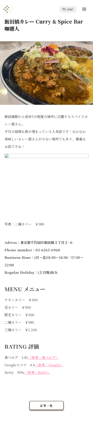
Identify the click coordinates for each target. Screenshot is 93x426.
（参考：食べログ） (43, 357)
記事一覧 (46, 405)
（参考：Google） (49, 364)
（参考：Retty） (37, 372)
